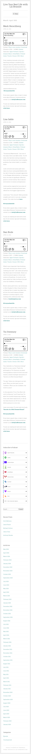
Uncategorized (7, 740)
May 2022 (6, 631)
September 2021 (7, 660)
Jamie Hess (6, 531)
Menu (16, 14)
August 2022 (6, 621)
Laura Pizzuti (7, 524)
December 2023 (7, 567)
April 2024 (6, 553)
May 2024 (6, 549)
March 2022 (6, 638)
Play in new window (14, 47)
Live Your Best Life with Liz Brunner (15, 5)
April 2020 (6, 714)
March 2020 (6, 717)
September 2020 (8, 699)
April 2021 (6, 678)
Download (24, 47)
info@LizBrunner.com (18, 99)
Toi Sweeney (9, 331)
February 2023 (7, 599)
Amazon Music (7, 54)
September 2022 (8, 617)
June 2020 (6, 710)
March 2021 (6, 681)
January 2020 (7, 724)
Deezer (15, 56)
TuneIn (9, 56)
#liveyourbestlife (9, 91)
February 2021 (7, 685)
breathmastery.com (15, 299)
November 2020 (7, 692)
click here (6, 108)
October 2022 (7, 613)
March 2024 (6, 556)
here (21, 199)
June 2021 (6, 671)
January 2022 (7, 646)
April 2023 (6, 592)
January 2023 (7, 603)
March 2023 (6, 595)
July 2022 (6, 624)
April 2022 (6, 635)
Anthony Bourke (8, 535)
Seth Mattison (7, 521)
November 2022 (7, 610)
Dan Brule (8, 232)
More (22, 56)
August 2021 (6, 663)
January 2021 (7, 688)
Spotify (21, 51)
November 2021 (7, 653)
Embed (21, 49)
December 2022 (7, 606)
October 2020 (7, 696)
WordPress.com (22, 749)
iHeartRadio (16, 54)
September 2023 (8, 578)
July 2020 (6, 706)
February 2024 (7, 560)
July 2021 (6, 667)
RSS (19, 56)
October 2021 (7, 656)
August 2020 (6, 703)
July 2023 (6, 581)
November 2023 (7, 570)
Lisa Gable (8, 119)
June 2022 (6, 628)
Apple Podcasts (14, 51)
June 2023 (6, 585)
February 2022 (7, 642)
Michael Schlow (8, 528)
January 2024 (7, 563)
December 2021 (7, 649)
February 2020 (7, 721)
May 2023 (6, 588)
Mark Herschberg (12, 26)
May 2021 (6, 674)
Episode (5, 736)
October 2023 (7, 574)
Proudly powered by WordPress (15, 747)
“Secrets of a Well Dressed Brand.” (13, 409)
